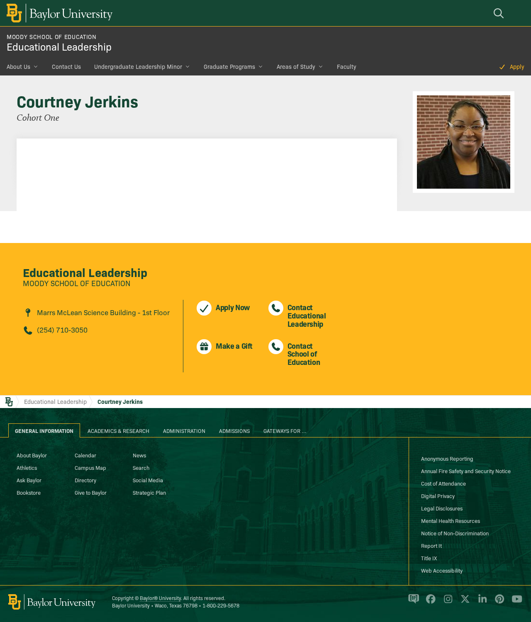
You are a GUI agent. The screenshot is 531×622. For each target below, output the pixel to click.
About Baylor (32, 455)
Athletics (27, 467)
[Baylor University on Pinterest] (498, 602)
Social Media (148, 480)
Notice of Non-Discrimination (455, 533)
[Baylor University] (58, 13)
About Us (18, 66)
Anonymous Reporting (447, 458)
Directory (85, 480)
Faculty (346, 66)
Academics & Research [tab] (118, 430)
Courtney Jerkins (120, 401)
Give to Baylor (91, 492)
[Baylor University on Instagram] (446, 602)
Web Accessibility (442, 570)
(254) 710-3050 (62, 329)
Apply (517, 66)
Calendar (85, 455)
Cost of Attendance (443, 483)
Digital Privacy (438, 495)
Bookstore (29, 492)
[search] (500, 13)
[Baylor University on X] (463, 602)
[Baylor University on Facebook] (429, 602)
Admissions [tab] (234, 430)
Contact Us (66, 66)
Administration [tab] (184, 430)
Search (141, 467)
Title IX (429, 557)
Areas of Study (296, 66)
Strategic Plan (149, 492)
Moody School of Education (52, 36)
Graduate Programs (229, 66)
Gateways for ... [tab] (285, 430)
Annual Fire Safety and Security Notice (466, 470)
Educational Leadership (59, 46)
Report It (431, 545)
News (139, 455)
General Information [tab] (44, 430)
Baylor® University (160, 597)
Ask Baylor (29, 480)
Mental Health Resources (450, 520)
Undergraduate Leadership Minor (138, 66)
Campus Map (90, 467)
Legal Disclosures (442, 508)
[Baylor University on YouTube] (515, 602)
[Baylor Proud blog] (412, 602)
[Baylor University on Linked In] (481, 602)
